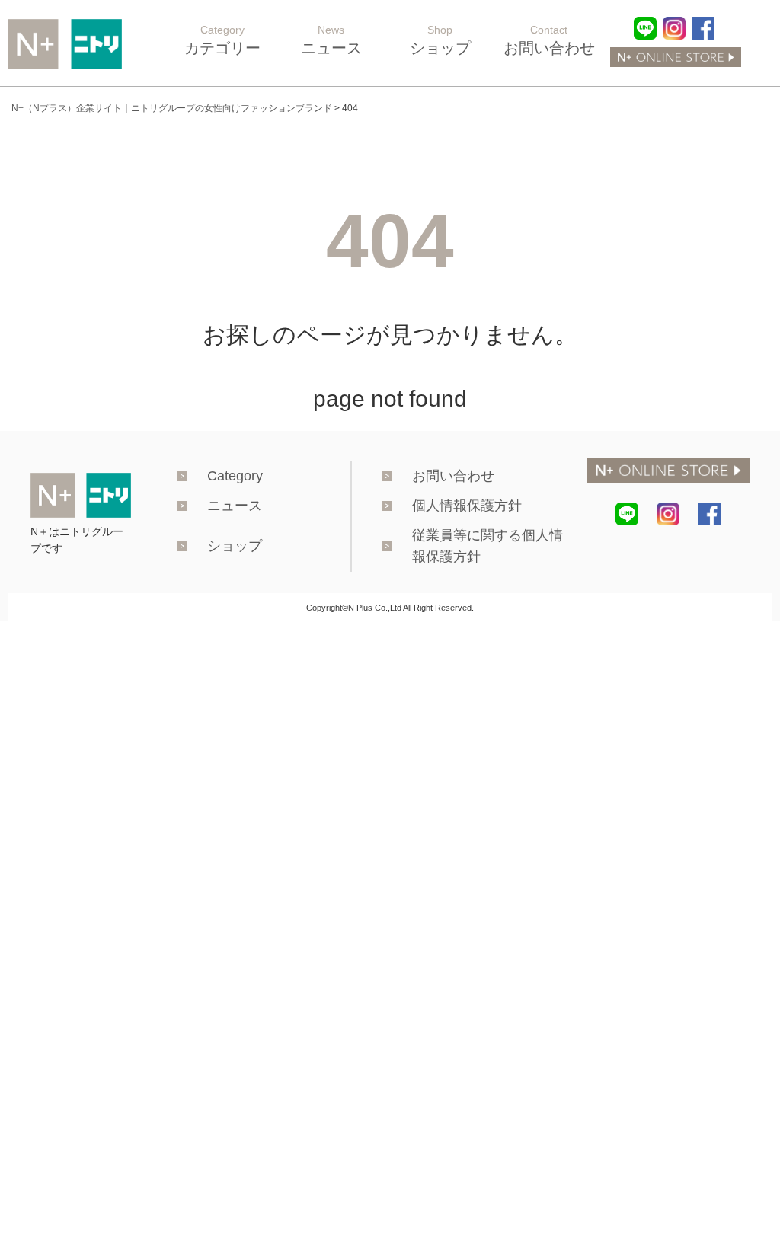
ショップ (234, 546)
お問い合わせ (453, 475)
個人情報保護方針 (467, 505)
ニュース (234, 505)
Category (235, 475)
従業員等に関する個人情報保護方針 (487, 546)
